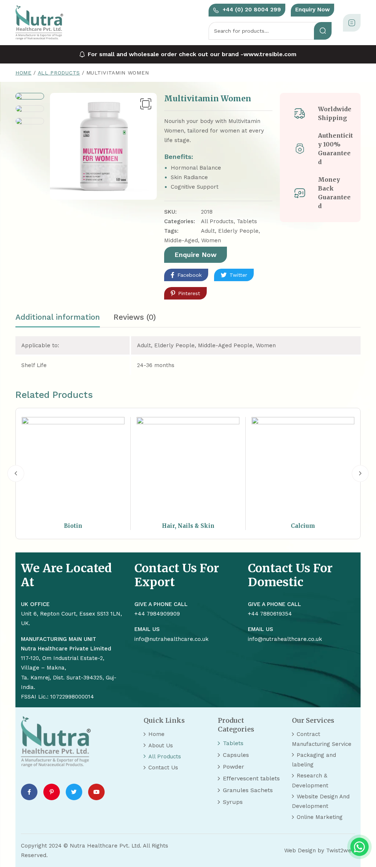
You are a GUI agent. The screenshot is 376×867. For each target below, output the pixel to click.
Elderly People (238, 231)
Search (323, 31)
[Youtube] (96, 792)
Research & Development (310, 780)
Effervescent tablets (251, 778)
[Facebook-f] (29, 792)
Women (211, 240)
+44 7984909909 (157, 613)
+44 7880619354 (270, 613)
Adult (208, 231)
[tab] (57, 319)
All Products (59, 73)
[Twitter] (74, 792)
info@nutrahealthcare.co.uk (285, 639)
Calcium (303, 525)
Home (23, 73)
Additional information (57, 317)
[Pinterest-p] (51, 792)
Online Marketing (320, 817)
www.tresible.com (269, 54)
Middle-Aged (181, 240)
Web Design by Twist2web (319, 850)
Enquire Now (195, 254)
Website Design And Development (321, 801)
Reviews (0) (134, 317)
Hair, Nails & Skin (188, 525)
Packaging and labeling (314, 760)
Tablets (247, 221)
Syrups (233, 801)
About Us (160, 745)
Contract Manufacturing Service (321, 739)
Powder (233, 766)
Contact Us (163, 767)
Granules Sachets (248, 790)
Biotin (73, 525)
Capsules (236, 754)
